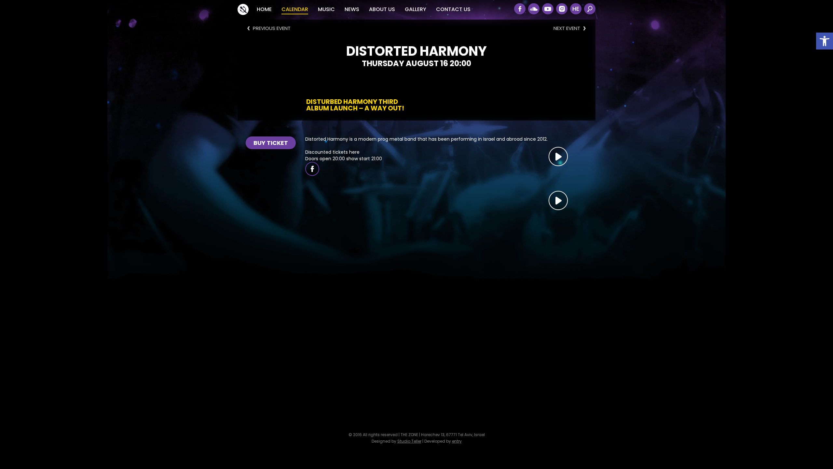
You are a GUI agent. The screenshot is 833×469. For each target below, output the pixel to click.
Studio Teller (409, 441)
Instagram (561, 8)
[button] (824, 41)
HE (575, 9)
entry (457, 441)
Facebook (520, 8)
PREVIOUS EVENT (272, 28)
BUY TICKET (270, 143)
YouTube (547, 8)
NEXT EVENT (566, 28)
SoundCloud (533, 8)
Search (589, 8)
